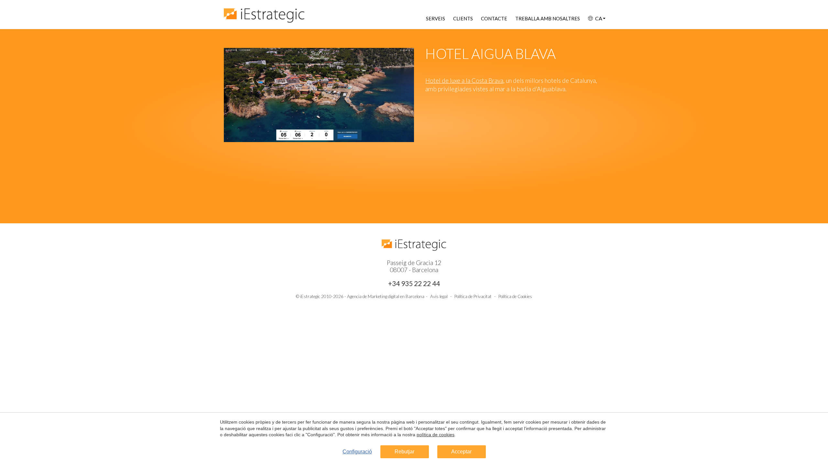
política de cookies (435, 434)
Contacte (494, 18)
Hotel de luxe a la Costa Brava (464, 80)
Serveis (435, 18)
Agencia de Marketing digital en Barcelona (385, 296)
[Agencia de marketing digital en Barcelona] (264, 12)
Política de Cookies (515, 296)
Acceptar (461, 451)
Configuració (357, 451)
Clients (463, 18)
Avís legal (439, 296)
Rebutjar (404, 451)
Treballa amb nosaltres (547, 18)
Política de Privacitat (473, 296)
